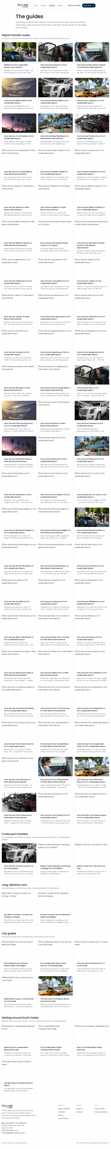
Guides (52, 5)
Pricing (43, 5)
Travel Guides (63, 1118)
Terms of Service (101, 1112)
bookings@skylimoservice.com (13, 1133)
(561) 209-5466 (74, 5)
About (60, 5)
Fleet (36, 5)
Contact (79, 1112)
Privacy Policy (100, 1109)
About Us (79, 1109)
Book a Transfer (64, 1109)
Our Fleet (61, 1112)
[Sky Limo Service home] (22, 5)
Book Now (87, 5)
